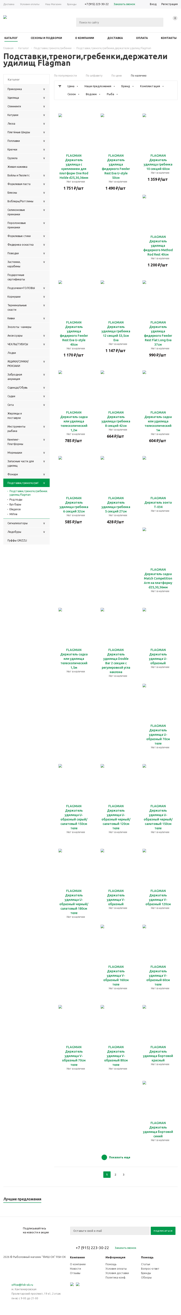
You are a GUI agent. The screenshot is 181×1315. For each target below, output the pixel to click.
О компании (78, 1264)
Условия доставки (117, 1273)
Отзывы (75, 1273)
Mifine (13, 514)
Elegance (15, 509)
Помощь (147, 1257)
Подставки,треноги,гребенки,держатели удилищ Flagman (28, 493)
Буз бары (15, 504)
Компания (77, 1257)
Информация (115, 1257)
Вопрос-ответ (150, 1268)
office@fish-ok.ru (22, 1284)
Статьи (145, 1264)
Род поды (15, 499)
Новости (75, 1268)
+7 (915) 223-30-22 (97, 4)
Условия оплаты (116, 1268)
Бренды (146, 1273)
